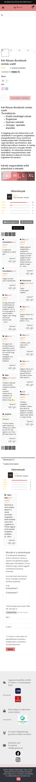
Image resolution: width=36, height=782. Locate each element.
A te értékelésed (12, 587)
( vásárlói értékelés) (18, 68)
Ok (18, 779)
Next (35, 52)
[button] (3, 8)
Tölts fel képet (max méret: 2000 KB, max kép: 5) (18, 607)
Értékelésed (12, 592)
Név (8, 617)
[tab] (18, 460)
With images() (12, 222)
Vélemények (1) (8, 460)
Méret (3, 76)
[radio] (2, 80)
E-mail (9, 627)
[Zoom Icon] (18, 31)
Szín (2, 84)
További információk (10, 464)
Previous (1, 52)
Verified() (28, 222)
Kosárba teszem (20, 98)
